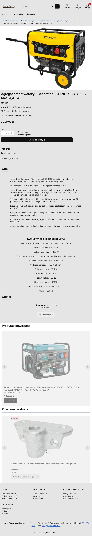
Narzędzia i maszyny (28, 21)
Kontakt (5, 513)
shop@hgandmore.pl (51, 525)
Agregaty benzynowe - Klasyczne (67, 21)
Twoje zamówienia (40, 494)
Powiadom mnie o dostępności (25, 477)
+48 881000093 (10, 153)
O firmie (5, 511)
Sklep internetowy (43, 533)
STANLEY (4, 103)
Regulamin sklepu (9, 494)
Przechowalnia (38, 498)
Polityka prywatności (10, 496)
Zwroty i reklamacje (9, 498)
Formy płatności (69, 494)
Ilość (3, 129)
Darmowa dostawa (70, 498)
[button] (57, 6)
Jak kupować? (7, 509)
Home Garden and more (10, 21)
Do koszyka (10, 400)
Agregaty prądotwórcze (45, 21)
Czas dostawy (68, 496)
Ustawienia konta (39, 496)
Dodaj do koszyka (37, 140)
